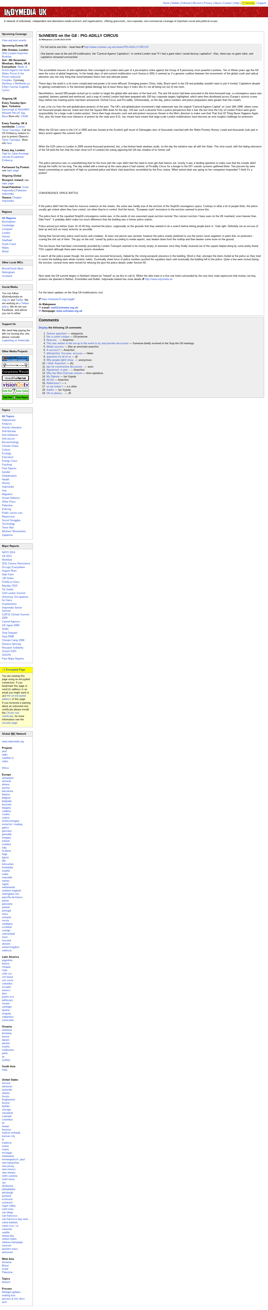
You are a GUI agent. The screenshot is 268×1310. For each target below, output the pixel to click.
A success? (53, 349)
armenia (6, 781)
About (217, 3)
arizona (6, 1083)
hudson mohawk (11, 1132)
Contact (227, 3)
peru (4, 993)
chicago (6, 1109)
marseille (7, 877)
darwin (5, 1039)
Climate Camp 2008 (13, 640)
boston (6, 1102)
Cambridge (8, 225)
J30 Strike (8, 578)
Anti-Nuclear (9, 431)
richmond (7, 1199)
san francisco (9, 1215)
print (4, 751)
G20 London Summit (13, 593)
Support (261, 3)
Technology (8, 523)
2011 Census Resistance (16, 563)
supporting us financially (15, 340)
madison (7, 1142)
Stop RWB (8, 636)
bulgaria (6, 807)
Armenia (6, 1262)
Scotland (7, 276)
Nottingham (8, 272)
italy (4, 847)
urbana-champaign (12, 1242)
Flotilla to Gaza (10, 581)
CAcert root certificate (10, 714)
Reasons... (52, 339)
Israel (5, 1268)
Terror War (8, 527)
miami (5, 1149)
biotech (6, 1282)
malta (5, 874)
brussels (7, 804)
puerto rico (8, 996)
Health (5, 479)
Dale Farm (8, 574)
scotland (7, 927)
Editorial (186, 3)
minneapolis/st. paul (13, 1159)
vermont (6, 1245)
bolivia (5, 963)
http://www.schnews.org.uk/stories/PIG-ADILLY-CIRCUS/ (116, 47)
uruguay (6, 1013)
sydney (6, 1059)
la (3, 1139)
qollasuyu (7, 1000)
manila (5, 1046)
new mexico (8, 1169)
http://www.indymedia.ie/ (159, 279)
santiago (7, 1006)
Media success (55, 346)
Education (7, 457)
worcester (7, 1252)
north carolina (9, 1175)
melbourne (8, 1049)
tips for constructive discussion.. (65, 366)
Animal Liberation (12, 427)
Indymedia (8, 486)
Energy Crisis (9, 460)
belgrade (7, 801)
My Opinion (52, 376)
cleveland (7, 1112)
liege (4, 854)
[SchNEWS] (15, 360)
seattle (6, 1232)
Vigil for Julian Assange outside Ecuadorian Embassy (15, 157)
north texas (8, 1179)
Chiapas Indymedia (12, 199)
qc (3, 1056)
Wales (5, 247)
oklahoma (7, 1185)
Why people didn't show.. (60, 360)
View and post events (14, 40)
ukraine (6, 943)
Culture (6, 449)
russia (5, 920)
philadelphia (8, 1189)
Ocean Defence (11, 497)
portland (6, 1195)
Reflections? (53, 383)
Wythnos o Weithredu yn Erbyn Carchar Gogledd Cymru (16, 87)
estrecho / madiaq (12, 824)
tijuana (5, 1010)
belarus (6, 794)
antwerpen (8, 777)
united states (9, 1238)
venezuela (8, 1020)
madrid (6, 870)
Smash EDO (9, 651)
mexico (6, 990)
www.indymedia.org (13, 741)
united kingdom (10, 947)
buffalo (6, 1106)
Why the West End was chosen (64, 373)
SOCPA (6, 654)
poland (5, 907)
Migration (7, 494)
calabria (6, 811)
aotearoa (7, 1029)
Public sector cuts (12, 512)
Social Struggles (11, 520)
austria (6, 787)
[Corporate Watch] (15, 373)
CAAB (24, 116)
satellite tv (8, 757)
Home (166, 3)
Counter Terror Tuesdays (13, 128)
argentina (7, 960)
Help (236, 3)
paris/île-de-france (12, 897)
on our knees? (54, 386)
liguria (5, 857)
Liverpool (7, 229)
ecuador (6, 986)
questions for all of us (58, 356)
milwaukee (8, 1156)
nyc (4, 1182)
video (5, 761)
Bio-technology (10, 442)
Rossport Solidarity (13, 647)
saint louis (8, 1209)
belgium (6, 797)
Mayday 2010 (9, 585)
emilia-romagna (10, 820)
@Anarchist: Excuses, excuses (64, 353)
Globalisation (9, 475)
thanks (50, 389)
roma (5, 913)
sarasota (7, 1229)
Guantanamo (9, 603)
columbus (7, 1119)
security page (9, 722)
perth (5, 1053)
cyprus (6, 817)
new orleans (8, 1172)
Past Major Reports (13, 658)
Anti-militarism (10, 434)
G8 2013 (7, 556)
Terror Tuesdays (11, 139)
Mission (197, 3)
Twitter (19, 299)
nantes (6, 880)
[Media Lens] (15, 379)
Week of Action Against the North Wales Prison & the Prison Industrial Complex (16, 73)
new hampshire (10, 1162)
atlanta (6, 1093)
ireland (5, 840)
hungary (6, 837)
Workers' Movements (14, 531)
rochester (7, 1202)
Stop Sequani (9, 632)
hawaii (5, 1126)
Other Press (9, 501)
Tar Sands (8, 589)
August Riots (9, 570)
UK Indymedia (37, 10)
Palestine (7, 505)
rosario (6, 1003)
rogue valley (9, 1205)
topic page (13, 170)
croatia (6, 814)
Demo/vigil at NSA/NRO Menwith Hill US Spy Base (15, 113)
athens (6, 784)
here (9, 143)
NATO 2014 (8, 552)
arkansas (7, 1086)
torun (5, 937)
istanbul (6, 844)
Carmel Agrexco (11, 621)
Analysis (7, 423)
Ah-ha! (50, 379)
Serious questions (56, 333)
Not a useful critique (57, 336)
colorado (7, 1116)
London (6, 232)
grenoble (7, 834)
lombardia (7, 867)
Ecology (6, 453)
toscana (6, 940)
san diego (7, 1212)
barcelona (7, 791)
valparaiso (8, 1016)
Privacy (208, 3)
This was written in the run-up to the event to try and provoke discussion (87, 343)
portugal (6, 910)
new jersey (8, 1166)
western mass (10, 1248)
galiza (5, 827)
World (5, 251)
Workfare (7, 559)
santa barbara (9, 1222)
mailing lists (8, 1295)
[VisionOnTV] (15, 386)
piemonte (7, 903)
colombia (7, 983)
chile (4, 970)
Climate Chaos (10, 445)
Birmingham (8, 221)
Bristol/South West (12, 268)
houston (6, 1129)
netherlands (8, 887)
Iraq (4, 490)
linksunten (8, 864)
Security (250, 3)
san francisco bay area (15, 1219)
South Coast (9, 244)
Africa (5, 767)
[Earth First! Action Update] (15, 392)
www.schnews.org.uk (69, 310)
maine (5, 1146)
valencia (6, 950)
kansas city (8, 1136)
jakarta (6, 1043)
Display (43, 327)
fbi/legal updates (11, 1292)
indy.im (6, 299)
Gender (6, 472)
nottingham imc (10, 893)
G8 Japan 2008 (10, 625)
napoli (5, 884)
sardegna (7, 923)
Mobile (175, 3)
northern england (11, 890)
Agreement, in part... (58, 369)
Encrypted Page (15, 669)
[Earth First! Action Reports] (15, 399)
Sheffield (7, 240)
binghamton (8, 1099)
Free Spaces (9, 468)
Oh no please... (55, 393)
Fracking (7, 464)
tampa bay (8, 1235)
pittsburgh (7, 1192)
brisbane (7, 1033)
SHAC (5, 629)
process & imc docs (13, 1298)
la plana (6, 850)
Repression (8, 516)
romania (6, 917)
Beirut (5, 1265)
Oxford (6, 236)
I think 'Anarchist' (56, 363)
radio (4, 754)
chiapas (6, 966)
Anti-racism (8, 438)
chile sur (7, 973)
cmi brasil (7, 976)
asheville (7, 1089)
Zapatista (7, 535)
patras (5, 900)
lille (4, 860)
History (6, 483)
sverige (6, 930)
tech (4, 1302)
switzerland (8, 933)
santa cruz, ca (10, 1225)
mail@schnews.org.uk (64, 307)
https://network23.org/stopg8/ (58, 299)
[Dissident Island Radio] (15, 366)
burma (5, 1036)
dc (3, 1122)
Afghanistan (8, 420)
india (4, 1069)
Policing (6, 509)
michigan (7, 1152)
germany (7, 830)
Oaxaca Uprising (11, 643)
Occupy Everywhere (13, 567)
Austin (5, 1096)
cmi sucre (7, 980)
